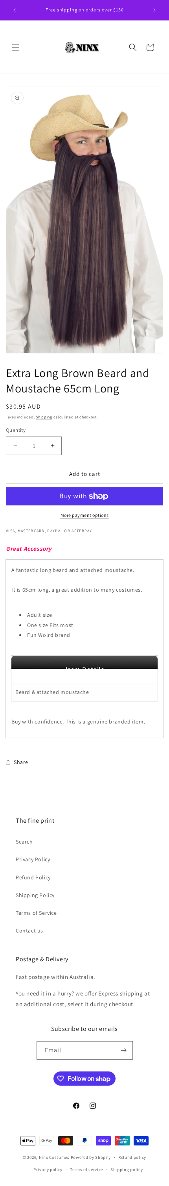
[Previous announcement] (14, 10)
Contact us (29, 930)
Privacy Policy (33, 859)
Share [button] (21, 762)
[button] (15, 47)
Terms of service (86, 1169)
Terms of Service (36, 912)
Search (24, 841)
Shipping (44, 417)
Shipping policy (126, 1169)
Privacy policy (47, 1169)
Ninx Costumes (54, 1157)
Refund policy (132, 1157)
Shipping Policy (35, 895)
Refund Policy (33, 877)
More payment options (85, 515)
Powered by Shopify (91, 1157)
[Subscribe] (123, 1050)
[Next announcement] (154, 10)
